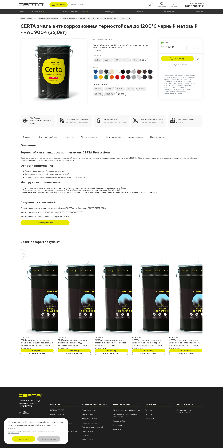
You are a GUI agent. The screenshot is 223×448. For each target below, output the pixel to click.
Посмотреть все (45, 222)
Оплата (148, 414)
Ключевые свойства (48, 137)
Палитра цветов (157, 137)
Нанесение (69, 137)
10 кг (135, 60)
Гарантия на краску (91, 423)
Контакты (200, 12)
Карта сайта (119, 421)
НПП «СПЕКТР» (57, 410)
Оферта (117, 429)
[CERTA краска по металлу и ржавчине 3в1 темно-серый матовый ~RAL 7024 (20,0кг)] (164, 335)
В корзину (37, 350)
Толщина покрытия (89, 137)
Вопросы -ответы (90, 418)
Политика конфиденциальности (19, 431)
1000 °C (109, 94)
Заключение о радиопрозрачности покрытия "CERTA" (45, 216)
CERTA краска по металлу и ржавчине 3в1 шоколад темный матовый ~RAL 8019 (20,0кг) (37, 343)
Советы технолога (90, 410)
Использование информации (127, 410)
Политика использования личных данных (125, 415)
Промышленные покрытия (30, 12)
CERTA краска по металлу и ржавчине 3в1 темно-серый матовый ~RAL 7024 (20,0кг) (147, 343)
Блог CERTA (88, 431)
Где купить (150, 418)
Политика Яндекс (38, 431)
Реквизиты (118, 425)
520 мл (108, 60)
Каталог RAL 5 (89, 440)
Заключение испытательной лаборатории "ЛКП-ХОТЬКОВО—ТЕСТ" (52, 212)
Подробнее (97, 50)
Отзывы (85, 435)
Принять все (23, 439)
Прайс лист (138, 12)
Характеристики (135, 137)
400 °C (98, 89)
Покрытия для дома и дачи (74, 12)
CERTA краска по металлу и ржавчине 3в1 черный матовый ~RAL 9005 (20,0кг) (111, 343)
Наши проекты (57, 414)
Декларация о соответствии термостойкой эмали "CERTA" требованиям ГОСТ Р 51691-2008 (63, 208)
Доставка (149, 410)
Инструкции (87, 414)
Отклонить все (49, 439)
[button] (111, 251)
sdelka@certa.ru (197, 3)
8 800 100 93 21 (194, 6)
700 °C (141, 89)
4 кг (127, 60)
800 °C (98, 94)
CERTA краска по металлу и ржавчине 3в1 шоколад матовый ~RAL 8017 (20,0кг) (72, 343)
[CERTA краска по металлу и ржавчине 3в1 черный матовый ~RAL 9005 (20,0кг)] (126, 335)
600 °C (120, 89)
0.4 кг (97, 60)
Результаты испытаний (92, 427)
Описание (27, 137)
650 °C (131, 89)
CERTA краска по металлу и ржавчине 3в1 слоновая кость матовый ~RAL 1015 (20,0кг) (184, 343)
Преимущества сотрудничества (184, 411)
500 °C (109, 89)
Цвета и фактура (113, 137)
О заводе (109, 12)
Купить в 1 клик (180, 65)
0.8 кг (118, 60)
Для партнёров (170, 12)
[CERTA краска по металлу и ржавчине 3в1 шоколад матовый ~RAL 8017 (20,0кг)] (89, 335)
